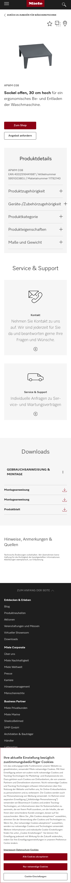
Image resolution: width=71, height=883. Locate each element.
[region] (35, 815)
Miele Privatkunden (15, 708)
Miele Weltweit (13, 667)
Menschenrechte (14, 693)
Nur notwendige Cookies (35, 867)
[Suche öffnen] (64, 5)
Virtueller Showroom (16, 632)
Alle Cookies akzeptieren (35, 857)
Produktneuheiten (15, 613)
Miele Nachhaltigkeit (16, 660)
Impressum (10, 850)
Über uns (9, 654)
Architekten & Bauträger (18, 734)
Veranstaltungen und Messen (21, 626)
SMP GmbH (11, 727)
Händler (9, 740)
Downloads (11, 639)
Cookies (34, 850)
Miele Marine (12, 714)
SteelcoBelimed (13, 721)
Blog (7, 606)
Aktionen (9, 619)
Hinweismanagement (17, 686)
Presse (8, 673)
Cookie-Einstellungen (35, 876)
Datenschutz (23, 850)
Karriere (8, 680)
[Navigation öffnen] (6, 4)
